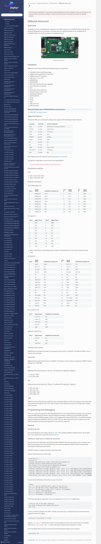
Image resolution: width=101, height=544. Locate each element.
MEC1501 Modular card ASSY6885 (9, 277)
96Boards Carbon (8, 32)
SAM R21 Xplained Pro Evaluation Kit (9, 93)
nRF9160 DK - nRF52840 (9, 390)
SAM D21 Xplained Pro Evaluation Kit (9, 86)
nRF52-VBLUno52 (8, 372)
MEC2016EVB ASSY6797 (9, 284)
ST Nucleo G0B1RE (8, 442)
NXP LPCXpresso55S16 (9, 269)
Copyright (32, 540)
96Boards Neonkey (8, 39)
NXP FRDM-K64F (8, 240)
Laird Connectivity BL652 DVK (11, 117)
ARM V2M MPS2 (8, 318)
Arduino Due (7, 70)
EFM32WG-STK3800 (8, 219)
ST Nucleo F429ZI (8, 428)
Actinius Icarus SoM (8, 54)
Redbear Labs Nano (8, 336)
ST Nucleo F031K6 (8, 397)
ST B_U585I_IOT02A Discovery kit (11, 102)
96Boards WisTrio (8, 47)
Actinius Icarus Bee (8, 52)
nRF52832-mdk (7, 344)
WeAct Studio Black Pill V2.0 (10, 140)
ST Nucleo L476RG (8, 478)
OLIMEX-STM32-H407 (9, 501)
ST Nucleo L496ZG (8, 480)
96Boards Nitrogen (8, 41)
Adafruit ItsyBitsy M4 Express (11, 66)
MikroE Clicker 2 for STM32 (10, 286)
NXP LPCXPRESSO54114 (9, 267)
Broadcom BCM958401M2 (10, 109)
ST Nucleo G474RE (8, 446)
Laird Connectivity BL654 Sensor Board (11, 124)
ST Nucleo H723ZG (8, 448)
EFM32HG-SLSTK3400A (9, 212)
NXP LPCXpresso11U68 (9, 265)
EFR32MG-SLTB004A (8, 232)
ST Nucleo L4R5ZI (8, 482)
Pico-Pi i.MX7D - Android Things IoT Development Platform (11, 515)
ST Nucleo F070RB (8, 399)
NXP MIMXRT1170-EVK (9, 309)
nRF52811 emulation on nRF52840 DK (9, 360)
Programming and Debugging (11, 25)
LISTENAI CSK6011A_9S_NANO (11, 175)
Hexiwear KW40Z (8, 254)
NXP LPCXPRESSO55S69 (9, 274)
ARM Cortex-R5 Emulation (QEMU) (10, 532)
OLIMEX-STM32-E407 (9, 497)
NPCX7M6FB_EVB (8, 327)
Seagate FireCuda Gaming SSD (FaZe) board (11, 235)
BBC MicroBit (7, 104)
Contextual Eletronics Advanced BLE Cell (11, 167)
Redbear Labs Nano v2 (9, 370)
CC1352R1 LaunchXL (9, 150)
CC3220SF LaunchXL (9, 156)
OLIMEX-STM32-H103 (9, 499)
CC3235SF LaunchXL (9, 159)
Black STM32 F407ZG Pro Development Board (10, 135)
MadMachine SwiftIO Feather (11, 313)
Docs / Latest (32, 3)
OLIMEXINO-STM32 (8, 506)
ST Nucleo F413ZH (8, 426)
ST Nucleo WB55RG (8, 489)
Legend (6, 260)
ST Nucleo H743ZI (8, 451)
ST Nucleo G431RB (8, 444)
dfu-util (54, 433)
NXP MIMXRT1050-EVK (9, 302)
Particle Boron (7, 510)
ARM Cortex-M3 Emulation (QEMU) (10, 529)
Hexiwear (6, 251)
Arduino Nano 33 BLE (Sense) (11, 72)
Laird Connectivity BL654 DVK (11, 121)
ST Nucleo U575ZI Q (8, 487)
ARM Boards (53, 3)
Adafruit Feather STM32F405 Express (10, 63)
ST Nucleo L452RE (8, 475)
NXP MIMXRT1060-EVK (9, 304)
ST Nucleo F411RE (8, 422)
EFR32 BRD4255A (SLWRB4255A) (11, 228)
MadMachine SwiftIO (9, 315)
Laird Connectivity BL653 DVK (11, 119)
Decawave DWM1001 (9, 191)
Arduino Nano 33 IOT (9, 75)
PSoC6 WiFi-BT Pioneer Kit (10, 188)
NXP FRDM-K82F (8, 242)
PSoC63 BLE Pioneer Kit (9, 186)
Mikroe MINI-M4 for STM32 (10, 289)
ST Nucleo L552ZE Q (8, 484)
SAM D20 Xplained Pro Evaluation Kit (9, 82)
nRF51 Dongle (7, 342)
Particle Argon (7, 508)
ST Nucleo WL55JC (8, 491)
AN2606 (60, 421)
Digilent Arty (7, 79)
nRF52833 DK (7, 350)
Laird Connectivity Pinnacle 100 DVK (11, 521)
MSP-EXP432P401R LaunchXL (11, 324)
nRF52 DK (6, 381)
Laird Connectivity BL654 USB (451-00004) (11, 128)
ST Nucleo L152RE (8, 466)
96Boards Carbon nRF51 (9, 35)
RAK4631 (6, 538)
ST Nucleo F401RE (8, 417)
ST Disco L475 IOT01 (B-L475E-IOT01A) (11, 196)
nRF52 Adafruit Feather (9, 367)
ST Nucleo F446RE (8, 431)
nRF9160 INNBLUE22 (9, 388)
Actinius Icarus (7, 49)
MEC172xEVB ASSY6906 (9, 282)
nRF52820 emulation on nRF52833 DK (9, 347)
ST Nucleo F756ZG (8, 435)
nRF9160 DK (7, 393)
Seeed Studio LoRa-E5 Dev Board (11, 263)
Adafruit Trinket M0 (8, 68)
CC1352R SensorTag (8, 152)
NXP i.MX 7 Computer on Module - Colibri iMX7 (10, 164)
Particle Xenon (7, 513)
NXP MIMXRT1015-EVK (9, 295)
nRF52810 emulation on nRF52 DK (11, 378)
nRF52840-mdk (7, 355)
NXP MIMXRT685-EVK (9, 311)
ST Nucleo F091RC (8, 402)
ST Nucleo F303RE (8, 413)
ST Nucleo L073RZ (8, 464)
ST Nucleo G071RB (8, 440)
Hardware (7, 23)
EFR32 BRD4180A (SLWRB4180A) (11, 223)
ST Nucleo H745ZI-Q (8, 453)
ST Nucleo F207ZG (8, 406)
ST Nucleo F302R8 (8, 408)
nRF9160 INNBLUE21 (9, 386)
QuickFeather (7, 535)
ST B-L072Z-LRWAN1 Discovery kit (11, 96)
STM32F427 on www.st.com (38, 112)
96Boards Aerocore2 (9, 19)
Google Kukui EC (8, 249)
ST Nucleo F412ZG (8, 424)
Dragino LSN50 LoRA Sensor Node (10, 199)
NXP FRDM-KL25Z (8, 245)
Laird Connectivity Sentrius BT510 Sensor (10, 143)
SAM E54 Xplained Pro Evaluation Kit (9, 89)
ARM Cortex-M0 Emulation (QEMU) (10, 525)
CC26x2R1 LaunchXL (9, 154)
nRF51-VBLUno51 (8, 338)
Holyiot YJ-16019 (8, 256)
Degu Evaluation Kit (8, 193)
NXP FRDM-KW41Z (8, 247)
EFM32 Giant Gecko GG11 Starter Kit (11, 209)
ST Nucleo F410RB (8, 419)
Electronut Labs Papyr (9, 357)
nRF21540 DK (7, 331)
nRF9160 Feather (8, 161)
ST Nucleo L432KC (8, 471)
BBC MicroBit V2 (8, 106)
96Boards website (60, 157)
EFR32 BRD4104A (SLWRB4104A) (11, 221)
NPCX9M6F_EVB (8, 329)
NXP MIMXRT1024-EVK (9, 300)
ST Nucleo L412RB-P (8, 469)
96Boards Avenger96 (9, 30)
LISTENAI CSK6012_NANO (10, 184)
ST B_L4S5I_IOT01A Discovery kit (11, 100)
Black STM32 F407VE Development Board (9, 131)
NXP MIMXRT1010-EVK (9, 293)
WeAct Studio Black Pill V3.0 (10, 138)
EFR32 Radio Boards (8, 230)
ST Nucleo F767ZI (8, 437)
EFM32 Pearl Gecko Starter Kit (11, 214)
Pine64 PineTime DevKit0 (10, 518)
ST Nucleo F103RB (8, 404)
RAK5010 (6, 540)
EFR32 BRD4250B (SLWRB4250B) (11, 225)
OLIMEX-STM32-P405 (9, 504)
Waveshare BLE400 (8, 333)
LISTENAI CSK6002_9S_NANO (11, 170)
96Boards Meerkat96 (9, 37)
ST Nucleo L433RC (8, 473)
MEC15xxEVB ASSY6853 (9, 280)
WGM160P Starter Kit (9, 206)
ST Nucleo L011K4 (8, 457)
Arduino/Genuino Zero (9, 77)
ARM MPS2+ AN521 (8, 320)
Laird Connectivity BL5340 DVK (11, 114)
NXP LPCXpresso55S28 (9, 271)
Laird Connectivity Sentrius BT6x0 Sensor (10, 147)
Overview (7, 21)
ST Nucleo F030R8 (8, 395)
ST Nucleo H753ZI (8, 455)
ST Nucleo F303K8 (8, 410)
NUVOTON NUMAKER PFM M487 (10, 494)
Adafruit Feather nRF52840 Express (10, 59)
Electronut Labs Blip (8, 353)
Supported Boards (42, 3)
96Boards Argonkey (8, 28)
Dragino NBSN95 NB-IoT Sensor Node (11, 203)
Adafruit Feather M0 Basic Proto (11, 56)
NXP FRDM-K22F (8, 238)
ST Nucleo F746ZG (8, 433)
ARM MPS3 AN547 (8, 322)
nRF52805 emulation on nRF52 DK (11, 375)
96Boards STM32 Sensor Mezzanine (9, 44)
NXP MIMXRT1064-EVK (9, 306)
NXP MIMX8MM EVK (9, 291)
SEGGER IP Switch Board (9, 258)
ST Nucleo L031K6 (8, 460)
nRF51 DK (6, 340)
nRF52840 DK (7, 363)
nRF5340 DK (7, 384)
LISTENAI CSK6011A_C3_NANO (11, 177)
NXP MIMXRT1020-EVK (9, 297)
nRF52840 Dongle (8, 365)
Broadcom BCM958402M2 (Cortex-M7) (10, 111)
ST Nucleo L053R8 (8, 462)
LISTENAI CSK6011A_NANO (10, 179)
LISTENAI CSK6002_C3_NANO (11, 173)
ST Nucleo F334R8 (8, 415)
